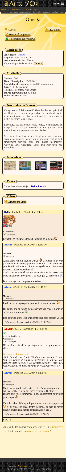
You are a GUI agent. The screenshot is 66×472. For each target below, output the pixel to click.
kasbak (42, 186)
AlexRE (8, 329)
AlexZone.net (25, 466)
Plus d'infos (54, 29)
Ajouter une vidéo (17, 201)
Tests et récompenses (19, 34)
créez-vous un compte (38, 431)
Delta (34, 186)
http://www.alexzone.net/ (15, 354)
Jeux (27, 9)
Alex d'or (5, 9)
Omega (35, 9)
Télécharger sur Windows (21, 38)
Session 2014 (17, 9)
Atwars (21, 54)
